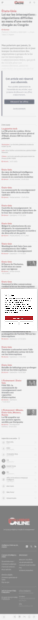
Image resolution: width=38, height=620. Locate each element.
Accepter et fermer (19, 318)
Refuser (26, 323)
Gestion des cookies (11, 312)
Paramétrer (11, 323)
